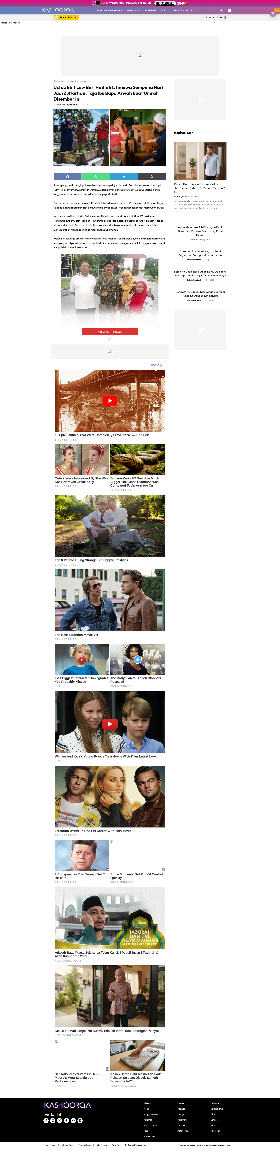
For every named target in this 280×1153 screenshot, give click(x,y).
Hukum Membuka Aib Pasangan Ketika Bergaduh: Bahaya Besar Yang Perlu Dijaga (200, 231)
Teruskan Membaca (110, 332)
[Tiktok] (217, 18)
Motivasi (84, 81)
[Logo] (57, 10)
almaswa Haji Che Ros (67, 104)
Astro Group (226, 1145)
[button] (221, 10)
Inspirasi (72, 81)
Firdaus (194, 239)
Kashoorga (58, 81)
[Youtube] (221, 18)
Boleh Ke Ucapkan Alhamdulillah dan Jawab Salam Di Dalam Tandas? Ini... (199, 188)
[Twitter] (214, 18)
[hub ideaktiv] (229, 9)
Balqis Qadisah (181, 196)
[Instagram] (210, 18)
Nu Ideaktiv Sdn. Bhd (202, 1145)
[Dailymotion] (225, 18)
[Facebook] (206, 18)
